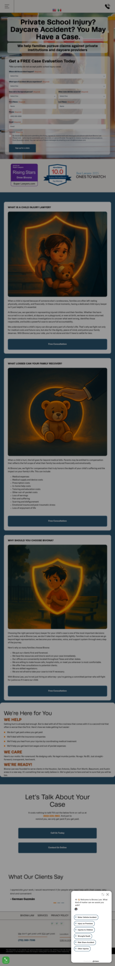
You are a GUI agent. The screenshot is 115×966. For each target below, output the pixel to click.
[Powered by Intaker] (96, 961)
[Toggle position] (103, 894)
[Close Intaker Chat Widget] (107, 894)
